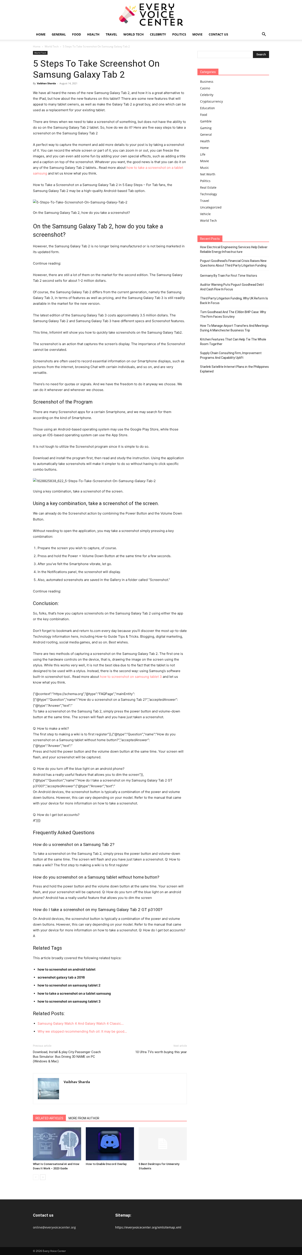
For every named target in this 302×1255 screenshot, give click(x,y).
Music (204, 167)
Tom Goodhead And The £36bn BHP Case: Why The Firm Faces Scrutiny (233, 314)
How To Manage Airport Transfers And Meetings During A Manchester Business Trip (234, 328)
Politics (179, 34)
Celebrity (158, 34)
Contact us (218, 34)
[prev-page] (35, 1177)
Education (207, 108)
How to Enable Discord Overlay (106, 1164)
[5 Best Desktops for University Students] (163, 1143)
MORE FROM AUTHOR (84, 1118)
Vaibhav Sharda (46, 83)
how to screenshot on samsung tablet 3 (131, 676)
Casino (205, 88)
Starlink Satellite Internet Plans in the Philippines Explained (234, 369)
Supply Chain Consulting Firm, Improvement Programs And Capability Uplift (231, 355)
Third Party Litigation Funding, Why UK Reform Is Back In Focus (234, 301)
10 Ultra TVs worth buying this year (161, 1052)
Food (76, 34)
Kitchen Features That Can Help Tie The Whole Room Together (233, 342)
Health (93, 34)
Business (206, 81)
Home (41, 34)
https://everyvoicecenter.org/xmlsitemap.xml (148, 1227)
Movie (197, 34)
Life (202, 154)
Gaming (206, 128)
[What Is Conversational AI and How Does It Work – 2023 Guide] (57, 1143)
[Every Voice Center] (151, 14)
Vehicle (205, 214)
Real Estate (208, 187)
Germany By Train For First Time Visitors (228, 275)
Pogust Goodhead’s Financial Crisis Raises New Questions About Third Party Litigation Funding (233, 263)
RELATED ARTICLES (49, 1118)
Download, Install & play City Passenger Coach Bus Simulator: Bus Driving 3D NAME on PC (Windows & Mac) (67, 1056)
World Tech (133, 34)
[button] (263, 35)
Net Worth (207, 174)
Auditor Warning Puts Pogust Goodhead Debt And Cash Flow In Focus (232, 287)
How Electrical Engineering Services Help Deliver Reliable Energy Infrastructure (234, 249)
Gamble (206, 121)
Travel (111, 34)
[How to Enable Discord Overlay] (110, 1143)
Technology (208, 194)
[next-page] (43, 1177)
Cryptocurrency (211, 101)
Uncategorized (211, 207)
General (59, 34)
